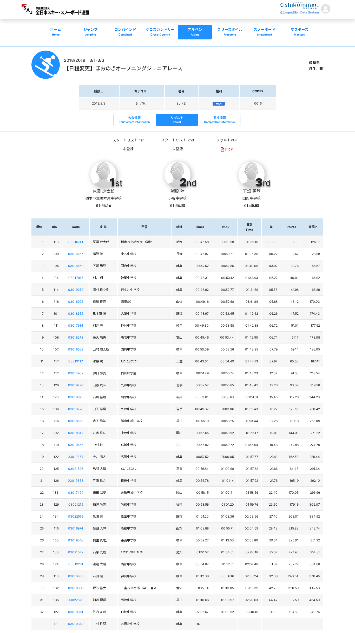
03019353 (75, 481)
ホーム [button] (55, 31)
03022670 (75, 600)
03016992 (75, 302)
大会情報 (134, 120)
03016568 (75, 349)
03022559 (75, 516)
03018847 (75, 433)
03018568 (75, 421)
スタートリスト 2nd (177, 140)
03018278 (75, 337)
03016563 (75, 266)
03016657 (75, 254)
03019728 (75, 409)
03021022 (75, 552)
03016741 (75, 242)
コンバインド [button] (125, 31)
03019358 (75, 540)
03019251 (75, 564)
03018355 (75, 313)
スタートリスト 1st (128, 140)
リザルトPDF (227, 140)
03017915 (75, 278)
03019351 (75, 612)
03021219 (75, 504)
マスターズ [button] (299, 31)
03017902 (75, 373)
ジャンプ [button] (90, 31)
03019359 (75, 290)
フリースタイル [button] (229, 31)
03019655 (75, 445)
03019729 (75, 385)
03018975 (75, 397)
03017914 (75, 325)
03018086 (75, 588)
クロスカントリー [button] (160, 31)
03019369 (75, 624)
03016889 (75, 576)
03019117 (75, 361)
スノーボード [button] (264, 31)
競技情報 (219, 120)
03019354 (75, 457)
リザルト (177, 120)
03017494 (75, 492)
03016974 (75, 528)
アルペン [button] (195, 31)
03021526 (75, 469)
